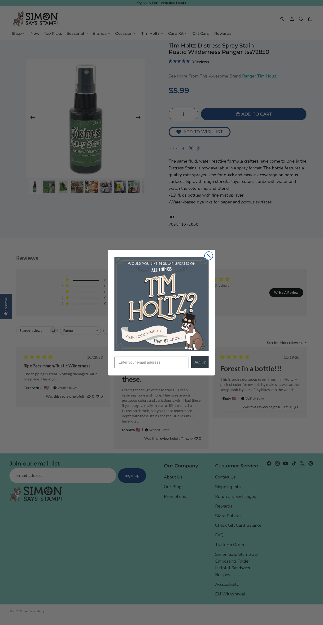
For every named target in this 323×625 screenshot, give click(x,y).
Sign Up (200, 361)
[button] (161, 304)
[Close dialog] (209, 256)
